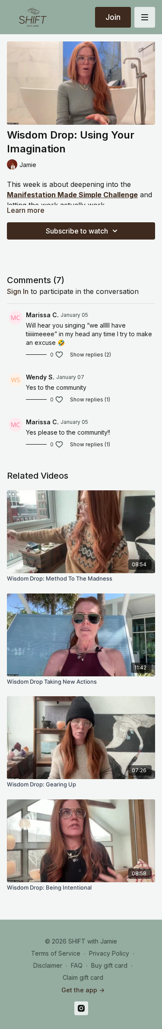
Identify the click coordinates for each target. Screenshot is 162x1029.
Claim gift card (83, 977)
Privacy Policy (109, 953)
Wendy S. (40, 377)
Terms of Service (55, 953)
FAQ (77, 965)
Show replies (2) (90, 354)
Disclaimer (47, 965)
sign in (18, 291)
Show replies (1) (90, 399)
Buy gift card (109, 965)
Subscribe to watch (77, 231)
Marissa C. (42, 315)
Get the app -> (83, 990)
